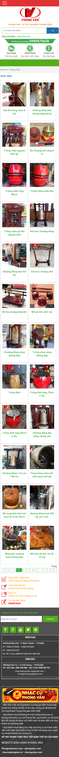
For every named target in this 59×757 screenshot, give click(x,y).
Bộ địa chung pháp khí (14, 312)
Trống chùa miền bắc (42, 191)
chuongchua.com (33, 752)
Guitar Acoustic (23, 36)
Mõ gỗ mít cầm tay (42, 312)
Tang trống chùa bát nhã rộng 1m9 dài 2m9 (42, 476)
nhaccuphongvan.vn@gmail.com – (30, 671)
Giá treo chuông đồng (42, 231)
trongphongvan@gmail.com (30, 674)
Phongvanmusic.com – (13, 748)
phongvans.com (33, 748)
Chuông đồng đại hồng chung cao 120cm (42, 436)
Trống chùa (14, 69)
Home (3, 69)
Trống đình (14, 392)
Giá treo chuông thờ (42, 271)
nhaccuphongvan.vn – (13, 752)
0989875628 (39, 41)
